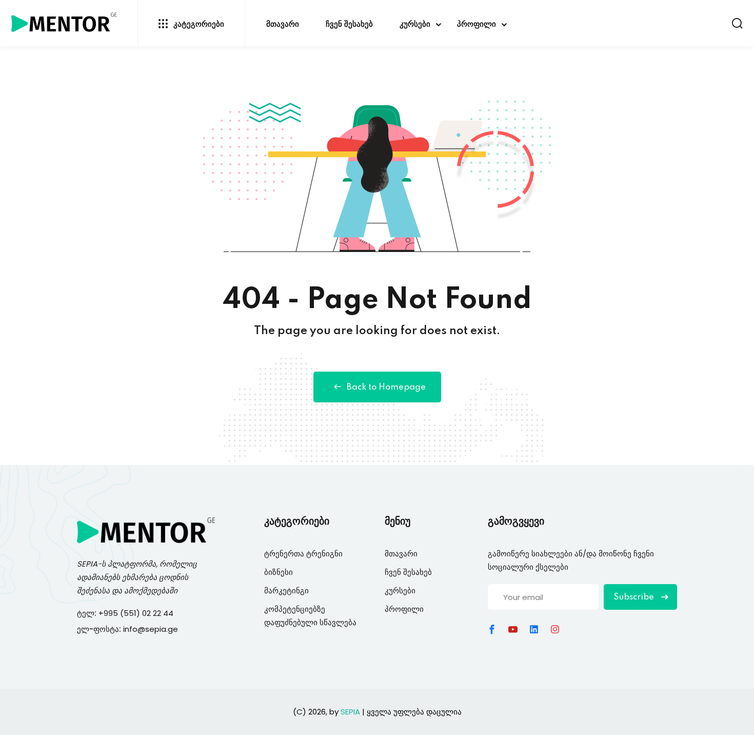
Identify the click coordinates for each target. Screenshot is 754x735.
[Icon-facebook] (492, 629)
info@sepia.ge (150, 629)
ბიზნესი (278, 572)
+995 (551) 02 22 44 (136, 613)
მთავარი (282, 24)
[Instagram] (555, 629)
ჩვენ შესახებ (349, 24)
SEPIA (87, 563)
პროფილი (476, 24)
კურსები (415, 24)
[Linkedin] (534, 629)
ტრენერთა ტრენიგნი (303, 553)
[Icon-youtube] (513, 629)
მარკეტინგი (286, 590)
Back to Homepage (386, 387)
